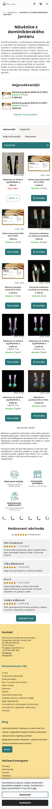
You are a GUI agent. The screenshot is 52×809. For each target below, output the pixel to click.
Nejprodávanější (12, 136)
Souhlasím (25, 802)
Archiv (7, 749)
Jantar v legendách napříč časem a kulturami (24, 732)
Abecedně (30, 136)
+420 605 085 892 (10, 650)
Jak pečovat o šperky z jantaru (17, 736)
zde (34, 788)
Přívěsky (6, 766)
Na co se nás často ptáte (14, 682)
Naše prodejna (9, 679)
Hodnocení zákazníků (12, 676)
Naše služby (8, 685)
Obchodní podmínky (12, 695)
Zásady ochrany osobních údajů (18, 698)
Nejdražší (25, 129)
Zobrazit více (26, 618)
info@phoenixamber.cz (13, 648)
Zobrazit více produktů (25, 114)
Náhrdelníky (8, 769)
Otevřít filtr (9, 145)
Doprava (6, 688)
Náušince (6, 775)
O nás (5, 673)
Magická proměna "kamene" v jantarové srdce (24, 739)
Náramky (6, 779)
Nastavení (25, 794)
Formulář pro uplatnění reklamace (19, 707)
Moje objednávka (10, 701)
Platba (5, 691)
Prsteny (5, 772)
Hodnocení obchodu (26, 528)
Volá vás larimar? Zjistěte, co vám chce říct (23, 728)
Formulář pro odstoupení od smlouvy (20, 704)
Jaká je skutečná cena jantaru (17, 743)
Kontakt (6, 710)
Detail (12, 198)
